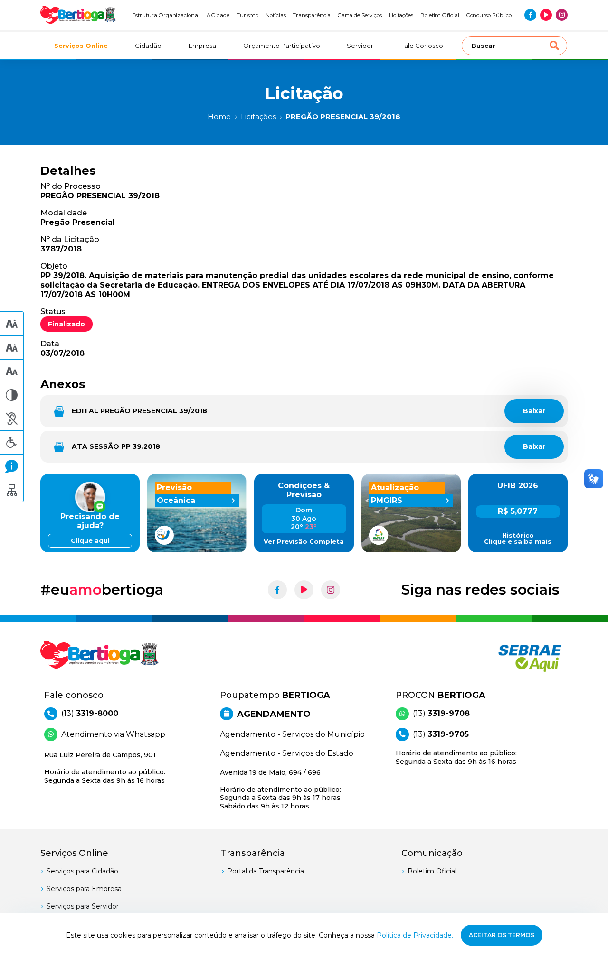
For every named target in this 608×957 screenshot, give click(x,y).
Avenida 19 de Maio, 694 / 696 (280, 789)
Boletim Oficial (439, 15)
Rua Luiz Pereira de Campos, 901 (104, 768)
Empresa (202, 45)
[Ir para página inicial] (78, 15)
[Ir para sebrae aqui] (507, 658)
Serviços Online (81, 45)
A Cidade (218, 15)
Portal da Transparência (265, 871)
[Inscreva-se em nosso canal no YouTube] (546, 15)
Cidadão (148, 45)
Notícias (276, 15)
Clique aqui (90, 540)
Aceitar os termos (501, 934)
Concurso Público (489, 15)
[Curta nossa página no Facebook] (530, 15)
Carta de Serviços (360, 15)
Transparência (312, 15)
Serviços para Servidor (83, 906)
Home (219, 116)
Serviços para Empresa (84, 888)
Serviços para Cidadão (82, 871)
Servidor (360, 45)
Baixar (534, 411)
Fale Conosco (421, 45)
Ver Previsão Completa (304, 542)
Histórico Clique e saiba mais (517, 538)
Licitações (401, 15)
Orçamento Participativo (281, 45)
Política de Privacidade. (415, 935)
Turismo (248, 15)
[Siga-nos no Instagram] (562, 15)
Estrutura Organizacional (166, 15)
